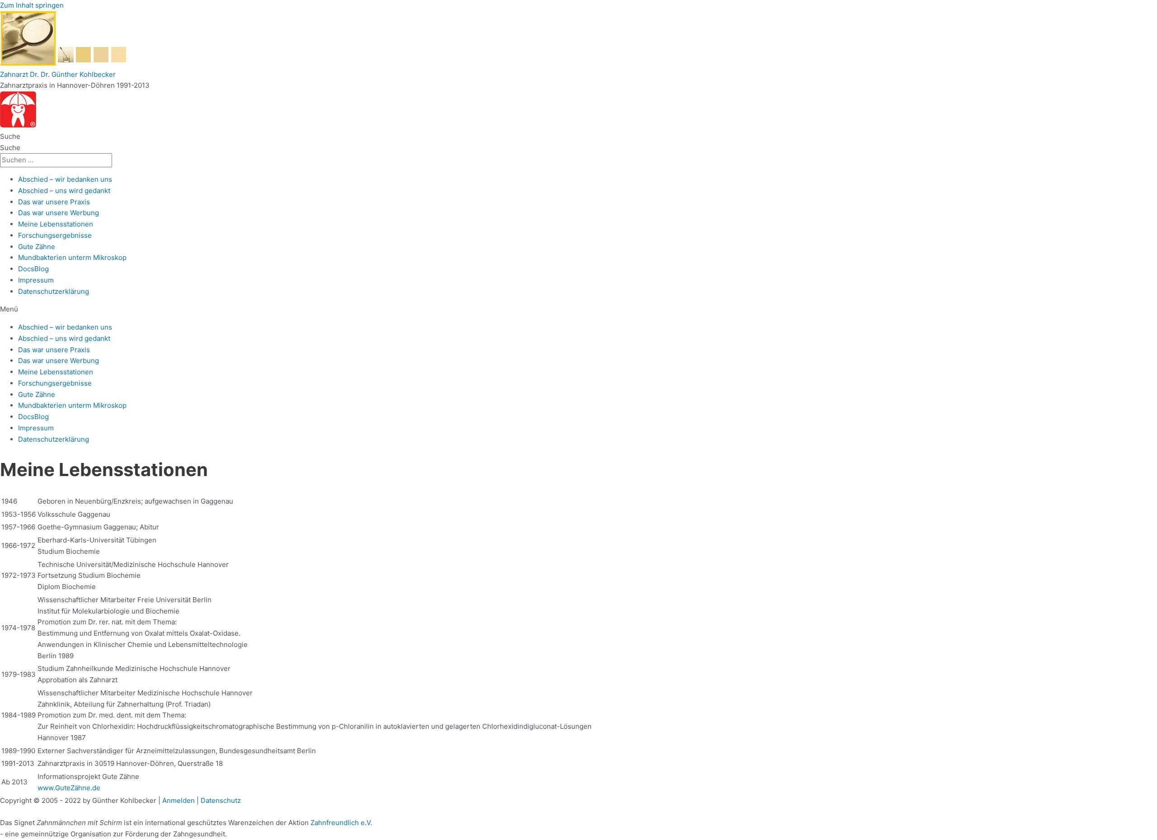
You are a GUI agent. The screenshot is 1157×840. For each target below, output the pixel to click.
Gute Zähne (36, 246)
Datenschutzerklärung (53, 291)
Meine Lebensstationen (55, 224)
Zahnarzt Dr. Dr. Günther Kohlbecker (58, 74)
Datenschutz (221, 800)
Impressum (36, 280)
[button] (578, 309)
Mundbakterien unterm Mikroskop (72, 257)
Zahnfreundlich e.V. (341, 822)
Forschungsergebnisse (55, 235)
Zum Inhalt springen (32, 5)
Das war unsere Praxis (54, 202)
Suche (10, 136)
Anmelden (178, 800)
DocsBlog (33, 268)
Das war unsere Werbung (58, 212)
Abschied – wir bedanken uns (65, 179)
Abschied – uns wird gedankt (64, 190)
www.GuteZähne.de (69, 787)
